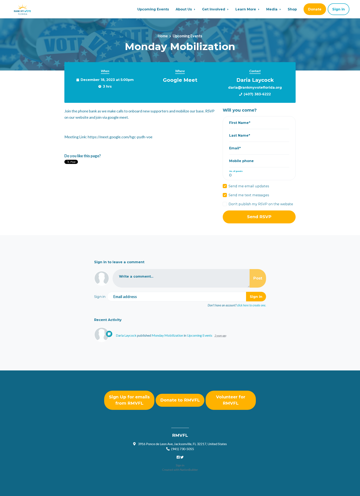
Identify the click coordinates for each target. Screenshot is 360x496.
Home (163, 36)
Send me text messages (249, 195)
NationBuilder (189, 469)
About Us (184, 9)
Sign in (180, 465)
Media (272, 9)
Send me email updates (249, 186)
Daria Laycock (126, 335)
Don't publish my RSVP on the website (261, 204)
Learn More (246, 9)
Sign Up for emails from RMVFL (129, 400)
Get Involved (214, 9)
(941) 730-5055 (182, 449)
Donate (314, 9)
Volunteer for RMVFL (230, 400)
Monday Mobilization (167, 335)
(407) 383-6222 (257, 94)
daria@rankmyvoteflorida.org (255, 87)
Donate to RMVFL (180, 400)
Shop (292, 9)
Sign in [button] (338, 9)
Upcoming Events (153, 9)
